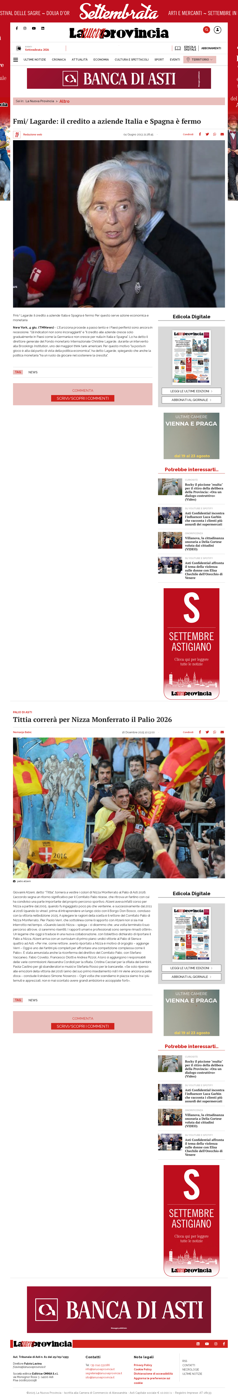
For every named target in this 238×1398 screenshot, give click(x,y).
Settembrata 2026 (37, 49)
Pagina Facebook (19, 28)
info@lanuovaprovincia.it (100, 1369)
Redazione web (32, 134)
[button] (217, 30)
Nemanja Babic (22, 732)
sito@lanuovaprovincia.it (100, 1377)
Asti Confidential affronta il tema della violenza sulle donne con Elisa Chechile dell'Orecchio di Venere (204, 570)
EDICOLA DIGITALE (190, 48)
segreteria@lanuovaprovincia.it (104, 1373)
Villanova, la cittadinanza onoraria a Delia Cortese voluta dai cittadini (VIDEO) (204, 543)
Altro (65, 101)
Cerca (206, 29)
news (33, 372)
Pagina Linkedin (45, 28)
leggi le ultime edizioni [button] (190, 391)
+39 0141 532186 (100, 1365)
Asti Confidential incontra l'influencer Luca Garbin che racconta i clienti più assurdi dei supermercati (204, 518)
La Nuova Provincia (40, 101)
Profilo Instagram (27, 28)
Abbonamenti (211, 48)
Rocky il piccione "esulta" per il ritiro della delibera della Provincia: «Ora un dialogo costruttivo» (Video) (204, 491)
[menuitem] (35, 59)
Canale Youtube (36, 28)
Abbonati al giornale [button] (190, 400)
